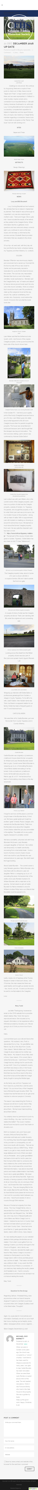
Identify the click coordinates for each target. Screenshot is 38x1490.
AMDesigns (24, 1488)
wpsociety (27, 50)
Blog (19, 50)
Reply (25, 1344)
